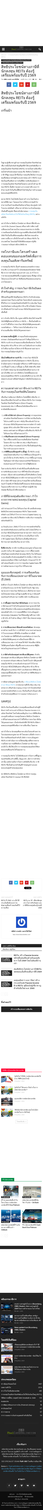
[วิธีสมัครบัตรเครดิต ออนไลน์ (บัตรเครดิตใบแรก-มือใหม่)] (7, 1113)
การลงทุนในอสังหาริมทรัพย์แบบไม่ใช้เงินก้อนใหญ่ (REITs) (16, 60)
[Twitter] (15, 1485)
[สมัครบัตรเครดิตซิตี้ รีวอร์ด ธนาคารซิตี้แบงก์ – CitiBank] (11, 1216)
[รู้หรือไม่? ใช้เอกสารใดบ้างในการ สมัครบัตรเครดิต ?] (7, 1090)
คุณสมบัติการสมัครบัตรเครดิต (24, 1099)
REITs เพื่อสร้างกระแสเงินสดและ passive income (6, 960)
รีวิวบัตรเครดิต (5, 1197)
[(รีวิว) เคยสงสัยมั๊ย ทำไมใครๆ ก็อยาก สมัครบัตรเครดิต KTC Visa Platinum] (11, 1191)
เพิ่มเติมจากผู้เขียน (9, 949)
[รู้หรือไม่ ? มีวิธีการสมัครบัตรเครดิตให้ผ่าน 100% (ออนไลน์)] (7, 1079)
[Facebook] (9, 1485)
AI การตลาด (5, 1412)
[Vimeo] (21, 1485)
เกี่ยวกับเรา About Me (21, 1499)
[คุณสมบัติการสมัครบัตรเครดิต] (7, 1101)
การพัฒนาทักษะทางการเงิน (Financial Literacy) (18, 1405)
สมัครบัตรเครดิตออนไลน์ (15, 1497)
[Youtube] (34, 1485)
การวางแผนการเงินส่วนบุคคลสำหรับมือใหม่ (16, 1415)
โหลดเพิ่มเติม (21, 1122)
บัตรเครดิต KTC (27, 1222)
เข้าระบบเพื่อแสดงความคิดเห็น (21, 1009)
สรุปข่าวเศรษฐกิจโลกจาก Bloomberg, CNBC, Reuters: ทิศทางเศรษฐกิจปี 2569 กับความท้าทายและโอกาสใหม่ (28, 1306)
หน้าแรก (3, 55)
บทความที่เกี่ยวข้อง (9, 946)
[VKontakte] (27, 1485)
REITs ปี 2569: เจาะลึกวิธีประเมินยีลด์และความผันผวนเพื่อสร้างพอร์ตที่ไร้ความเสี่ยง (10, 904)
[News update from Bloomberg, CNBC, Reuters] (7, 1330)
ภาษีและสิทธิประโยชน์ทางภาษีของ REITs (12, 63)
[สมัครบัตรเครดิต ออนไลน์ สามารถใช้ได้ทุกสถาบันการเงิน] (7, 1370)
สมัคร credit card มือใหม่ (11, 79)
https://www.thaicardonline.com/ (21, 934)
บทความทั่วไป (6, 1387)
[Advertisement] (21, 23)
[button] (40, 49)
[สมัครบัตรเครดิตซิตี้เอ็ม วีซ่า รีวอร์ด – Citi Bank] (32, 1191)
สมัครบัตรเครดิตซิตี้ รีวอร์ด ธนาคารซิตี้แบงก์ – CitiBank (10, 1227)
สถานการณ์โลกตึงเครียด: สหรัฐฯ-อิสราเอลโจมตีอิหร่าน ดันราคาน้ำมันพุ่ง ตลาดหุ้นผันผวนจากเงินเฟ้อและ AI (27, 1318)
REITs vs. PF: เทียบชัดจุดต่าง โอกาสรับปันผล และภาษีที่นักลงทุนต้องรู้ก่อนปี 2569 (32, 904)
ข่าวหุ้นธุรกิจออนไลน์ (8, 1384)
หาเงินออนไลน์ (6, 1408)
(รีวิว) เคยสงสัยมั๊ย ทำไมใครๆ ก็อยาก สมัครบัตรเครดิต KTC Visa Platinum (10, 1202)
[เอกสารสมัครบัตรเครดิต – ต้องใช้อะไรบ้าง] (7, 1359)
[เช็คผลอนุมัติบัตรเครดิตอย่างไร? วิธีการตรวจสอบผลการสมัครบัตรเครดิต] (7, 1347)
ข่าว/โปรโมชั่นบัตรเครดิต (10, 1391)
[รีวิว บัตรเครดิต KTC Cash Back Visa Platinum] (32, 1216)
